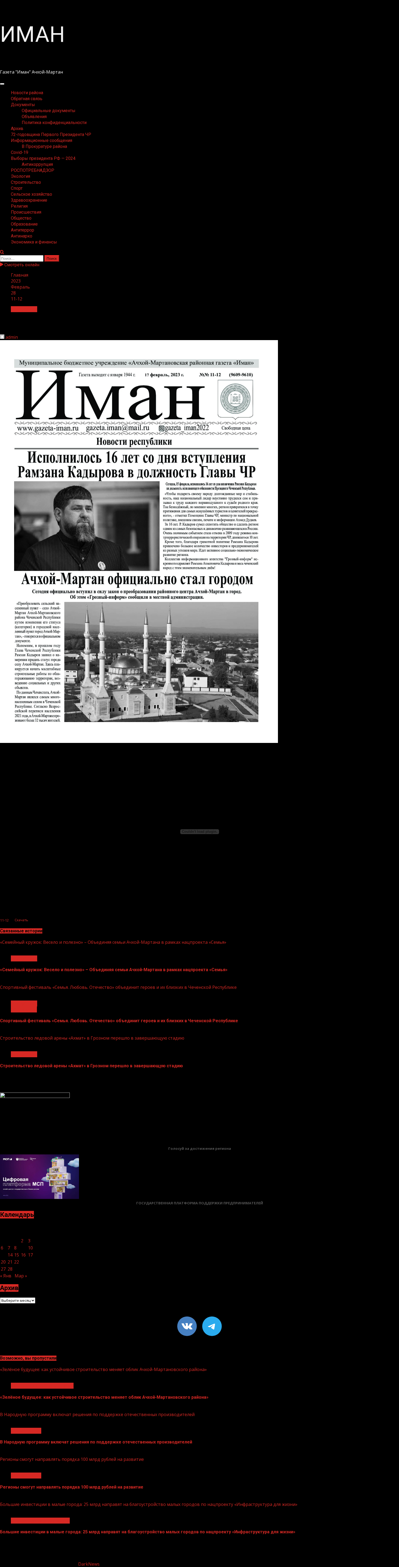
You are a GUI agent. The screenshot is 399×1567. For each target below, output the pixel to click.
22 (16, 1262)
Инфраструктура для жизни (40, 1521)
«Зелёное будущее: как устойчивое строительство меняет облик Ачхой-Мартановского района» (103, 1369)
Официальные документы (48, 110)
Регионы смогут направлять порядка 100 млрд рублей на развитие (72, 1459)
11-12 (4, 920)
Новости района (27, 92)
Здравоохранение (29, 200)
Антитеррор (22, 230)
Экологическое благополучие (42, 1386)
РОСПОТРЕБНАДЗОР (32, 170)
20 (3, 1262)
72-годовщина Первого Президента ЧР (51, 134)
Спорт (17, 188)
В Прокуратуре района (44, 146)
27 (3, 1269)
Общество (21, 218)
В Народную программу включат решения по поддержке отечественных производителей (97, 1414)
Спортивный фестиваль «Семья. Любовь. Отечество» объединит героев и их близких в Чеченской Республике (118, 987)
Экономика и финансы (34, 242)
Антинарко (21, 236)
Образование (24, 224)
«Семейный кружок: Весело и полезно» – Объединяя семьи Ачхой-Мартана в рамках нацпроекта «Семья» (113, 942)
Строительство (26, 182)
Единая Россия (26, 1431)
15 (16, 1255)
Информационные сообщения (41, 140)
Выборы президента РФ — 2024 (43, 158)
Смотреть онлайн (21, 264)
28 (10, 1269)
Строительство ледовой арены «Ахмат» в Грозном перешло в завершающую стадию (92, 1038)
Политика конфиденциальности (54, 122)
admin (11, 337)
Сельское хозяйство (31, 194)
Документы (23, 104)
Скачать (21, 920)
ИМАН (32, 34)
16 (23, 1255)
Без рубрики (24, 309)
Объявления (34, 116)
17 (30, 1255)
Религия (19, 206)
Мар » (21, 1276)
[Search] (2, 252)
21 (10, 1262)
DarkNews (89, 1564)
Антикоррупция (37, 164)
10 (30, 1248)
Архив (17, 128)
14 (10, 1255)
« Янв (5, 1276)
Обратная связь (26, 98)
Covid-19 (19, 152)
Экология (20, 176)
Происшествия (26, 212)
